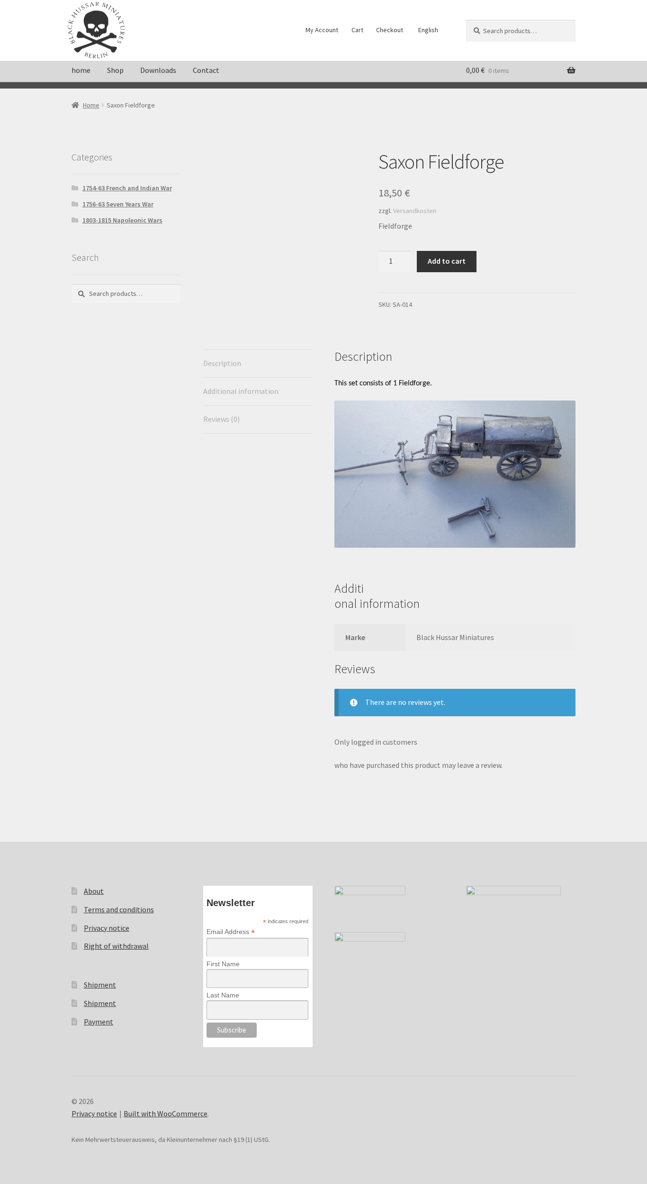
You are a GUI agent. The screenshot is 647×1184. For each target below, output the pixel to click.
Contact (206, 70)
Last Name (223, 995)
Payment (98, 1021)
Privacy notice (106, 928)
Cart (357, 30)
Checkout (389, 30)
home (81, 70)
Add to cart (447, 261)
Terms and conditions (119, 909)
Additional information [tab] (241, 391)
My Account (322, 30)
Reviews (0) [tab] (221, 419)
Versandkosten (414, 210)
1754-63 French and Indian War (127, 188)
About (94, 891)
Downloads (158, 70)
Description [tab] (222, 363)
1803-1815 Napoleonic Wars (122, 220)
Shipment (100, 984)
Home (91, 105)
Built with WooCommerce (165, 1113)
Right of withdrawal (116, 946)
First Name (223, 964)
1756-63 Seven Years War (117, 204)
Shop (115, 70)
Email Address (231, 931)
